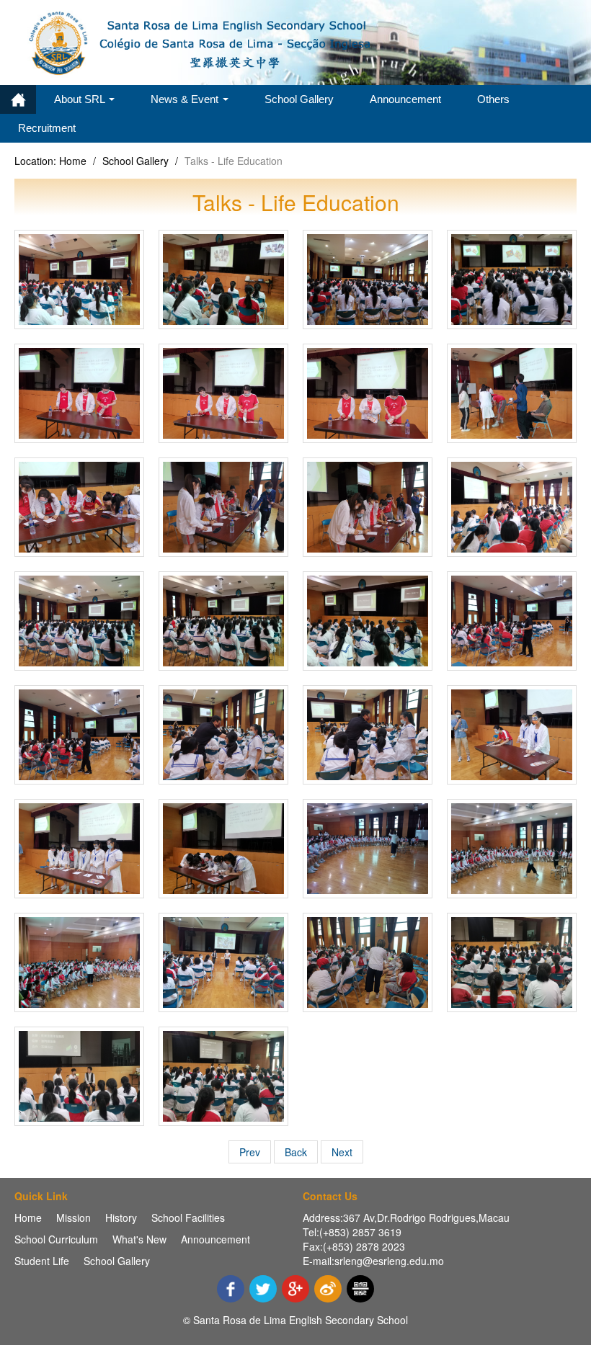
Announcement (405, 99)
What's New (139, 1239)
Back (296, 1152)
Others (493, 99)
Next (342, 1152)
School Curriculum (56, 1239)
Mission (73, 1217)
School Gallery (299, 99)
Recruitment (47, 128)
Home (18, 99)
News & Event (186, 99)
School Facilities (188, 1217)
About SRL (80, 99)
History (121, 1217)
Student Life (41, 1261)
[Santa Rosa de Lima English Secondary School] (202, 41)
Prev (249, 1152)
